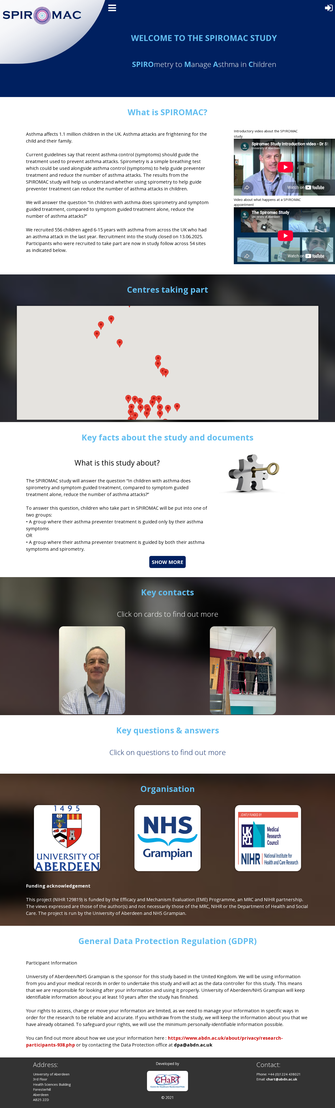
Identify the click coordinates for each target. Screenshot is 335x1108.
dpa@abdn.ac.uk (193, 1045)
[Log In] (329, 6)
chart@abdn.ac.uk (281, 1079)
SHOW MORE (167, 561)
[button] (131, 413)
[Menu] (111, 7)
